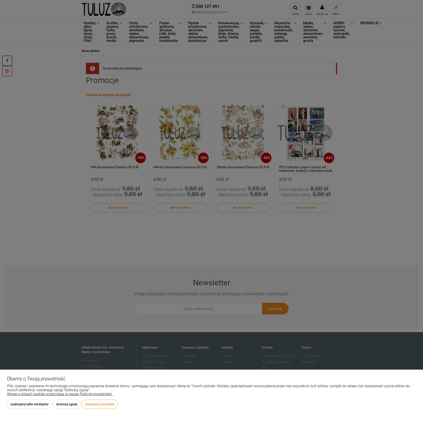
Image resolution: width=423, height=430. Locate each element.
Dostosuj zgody (66, 404)
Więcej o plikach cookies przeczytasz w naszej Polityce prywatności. (60, 394)
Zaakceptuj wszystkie (100, 404)
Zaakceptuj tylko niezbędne (29, 404)
